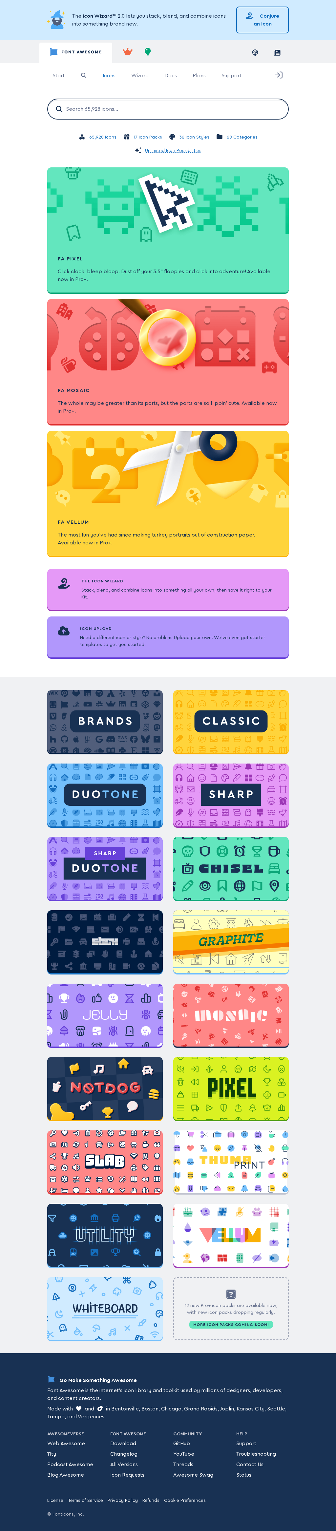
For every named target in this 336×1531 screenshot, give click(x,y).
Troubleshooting (256, 1454)
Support (231, 75)
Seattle (276, 1408)
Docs (170, 75)
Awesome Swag (193, 1475)
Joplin (227, 1408)
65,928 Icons (102, 137)
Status (243, 1475)
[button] (231, 1294)
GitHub (181, 1443)
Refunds (150, 1500)
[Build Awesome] (148, 53)
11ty (51, 1454)
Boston (149, 1408)
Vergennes (91, 1416)
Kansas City (250, 1408)
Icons (109, 75)
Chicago (171, 1408)
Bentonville (125, 1408)
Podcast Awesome (70, 1464)
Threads (183, 1464)
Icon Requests (127, 1475)
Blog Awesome (65, 1475)
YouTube (183, 1454)
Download (123, 1443)
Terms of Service (85, 1500)
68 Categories (242, 137)
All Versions (124, 1464)
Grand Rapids (201, 1408)
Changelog (123, 1454)
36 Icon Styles (194, 137)
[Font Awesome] (75, 53)
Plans (199, 75)
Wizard (140, 75)
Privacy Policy (123, 1500)
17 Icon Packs (148, 137)
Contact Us (249, 1464)
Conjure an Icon (266, 20)
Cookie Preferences (185, 1500)
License (55, 1500)
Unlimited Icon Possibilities (173, 150)
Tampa (56, 1416)
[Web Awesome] (127, 53)
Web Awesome (66, 1443)
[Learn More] (57, 20)
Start (58, 75)
